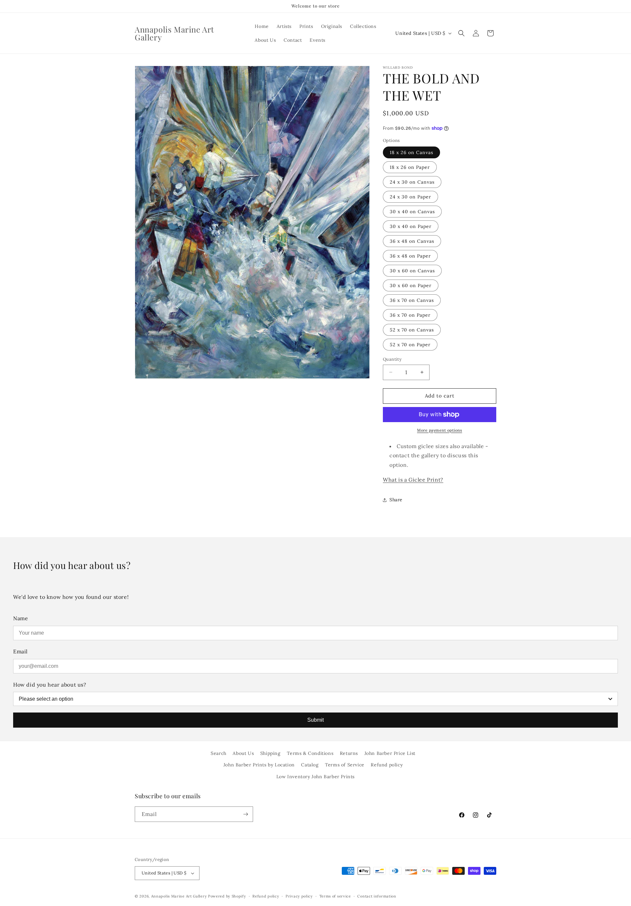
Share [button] (396, 500)
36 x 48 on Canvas (412, 241)
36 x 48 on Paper (410, 256)
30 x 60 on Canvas (412, 271)
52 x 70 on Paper (410, 345)
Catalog (309, 765)
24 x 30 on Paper (410, 197)
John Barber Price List (389, 753)
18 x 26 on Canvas (411, 152)
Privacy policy (299, 896)
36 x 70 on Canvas (412, 300)
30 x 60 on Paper (411, 285)
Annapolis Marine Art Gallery (179, 896)
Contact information (376, 896)
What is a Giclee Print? (413, 479)
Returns (349, 753)
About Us (243, 753)
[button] (461, 33)
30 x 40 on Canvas (412, 212)
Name (20, 618)
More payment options (439, 430)
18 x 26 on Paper (410, 167)
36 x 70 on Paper (410, 315)
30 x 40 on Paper (411, 226)
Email (20, 651)
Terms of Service (344, 765)
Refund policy (387, 765)
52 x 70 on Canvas (412, 330)
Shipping (270, 753)
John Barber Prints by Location (259, 765)
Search (218, 753)
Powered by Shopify (227, 896)
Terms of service (335, 896)
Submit (315, 720)
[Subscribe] (245, 814)
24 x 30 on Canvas (412, 182)
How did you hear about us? (49, 684)
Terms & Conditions (310, 753)
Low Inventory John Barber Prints (315, 777)
